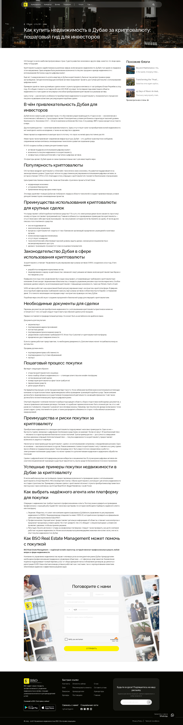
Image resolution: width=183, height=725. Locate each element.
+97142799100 (67, 709)
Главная (97, 695)
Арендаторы (99, 691)
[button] (81, 4)
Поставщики (77, 695)
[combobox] (71, 609)
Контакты (66, 684)
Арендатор (47, 4)
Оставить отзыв (100, 688)
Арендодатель (36, 4)
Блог (64, 688)
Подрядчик (67, 4)
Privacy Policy (137, 721)
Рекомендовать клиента (81, 688)
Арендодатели (78, 691)
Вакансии (66, 691)
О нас (96, 684)
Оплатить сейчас (79, 684)
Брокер (57, 4)
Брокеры (65, 695)
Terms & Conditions (152, 721)
